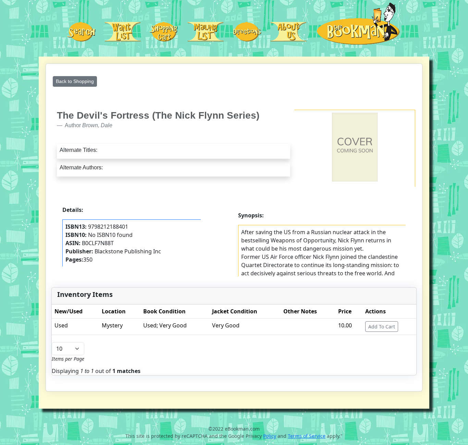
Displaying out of (96, 371)
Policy (269, 436)
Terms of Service (306, 436)
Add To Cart (381, 326)
